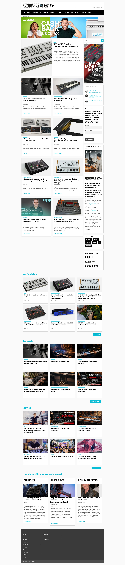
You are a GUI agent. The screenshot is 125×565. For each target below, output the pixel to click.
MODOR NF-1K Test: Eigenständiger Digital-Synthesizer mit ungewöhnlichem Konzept (67, 181)
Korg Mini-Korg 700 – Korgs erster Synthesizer (65, 99)
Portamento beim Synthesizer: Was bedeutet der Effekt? (34, 99)
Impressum (79, 7)
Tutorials (94, 214)
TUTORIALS (77, 12)
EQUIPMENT (52, 12)
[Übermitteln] (102, 40)
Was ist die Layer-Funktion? (60, 362)
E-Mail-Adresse (88, 130)
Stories (91, 204)
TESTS (72, 12)
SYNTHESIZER (35, 12)
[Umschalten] (40, 532)
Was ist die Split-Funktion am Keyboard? (87, 362)
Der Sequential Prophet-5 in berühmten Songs (87, 429)
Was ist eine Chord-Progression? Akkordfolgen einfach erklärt (34, 390)
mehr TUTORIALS (95, 401)
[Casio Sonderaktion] (62, 27)
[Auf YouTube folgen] (101, 7)
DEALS (89, 12)
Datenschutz (88, 7)
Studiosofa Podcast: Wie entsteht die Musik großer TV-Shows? (34, 220)
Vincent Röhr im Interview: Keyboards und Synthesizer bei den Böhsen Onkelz (35, 430)
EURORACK (45, 12)
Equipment (94, 210)
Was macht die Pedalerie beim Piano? (60, 390)
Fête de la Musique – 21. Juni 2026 (62, 456)
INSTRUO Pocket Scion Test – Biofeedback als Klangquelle (87, 324)
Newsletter (73, 7)
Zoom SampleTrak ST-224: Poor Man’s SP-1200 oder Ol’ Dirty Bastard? (66, 220)
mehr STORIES (96, 468)
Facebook (95, 239)
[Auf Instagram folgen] (98, 7)
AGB (83, 7)
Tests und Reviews (92, 203)
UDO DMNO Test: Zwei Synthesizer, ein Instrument (66, 45)
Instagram (88, 239)
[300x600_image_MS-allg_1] (93, 63)
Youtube (88, 242)
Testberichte (30, 274)
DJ (40, 12)
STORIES (67, 12)
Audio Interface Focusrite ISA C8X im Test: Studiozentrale (62, 324)
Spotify (95, 8)
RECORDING (59, 12)
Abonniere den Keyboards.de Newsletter (87, 390)
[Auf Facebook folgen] (96, 7)
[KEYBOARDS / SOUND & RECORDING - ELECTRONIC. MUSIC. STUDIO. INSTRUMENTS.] (38, 6)
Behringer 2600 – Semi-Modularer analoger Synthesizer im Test (35, 324)
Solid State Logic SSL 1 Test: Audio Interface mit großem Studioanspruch (35, 180)
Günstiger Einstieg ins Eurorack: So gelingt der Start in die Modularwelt (65, 140)
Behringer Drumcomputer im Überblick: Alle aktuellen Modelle (36, 140)
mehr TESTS (97, 334)
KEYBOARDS (26, 12)
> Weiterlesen (57, 65)
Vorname (87, 125)
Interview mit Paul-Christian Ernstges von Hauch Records (87, 457)
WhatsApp (93, 8)
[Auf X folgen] (99, 7)
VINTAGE (84, 12)
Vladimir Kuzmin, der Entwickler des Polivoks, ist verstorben (34, 457)
